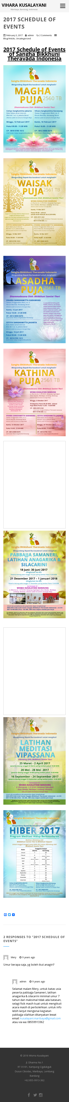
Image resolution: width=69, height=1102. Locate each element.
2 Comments (45, 35)
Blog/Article (9, 38)
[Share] (13, 914)
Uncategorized (23, 38)
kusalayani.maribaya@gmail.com (40, 1018)
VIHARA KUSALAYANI (24, 5)
